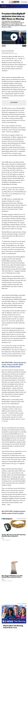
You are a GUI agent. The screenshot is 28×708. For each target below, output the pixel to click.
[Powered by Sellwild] (24, 603)
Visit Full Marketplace (21, 518)
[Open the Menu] (2, 2)
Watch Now (23, 2)
